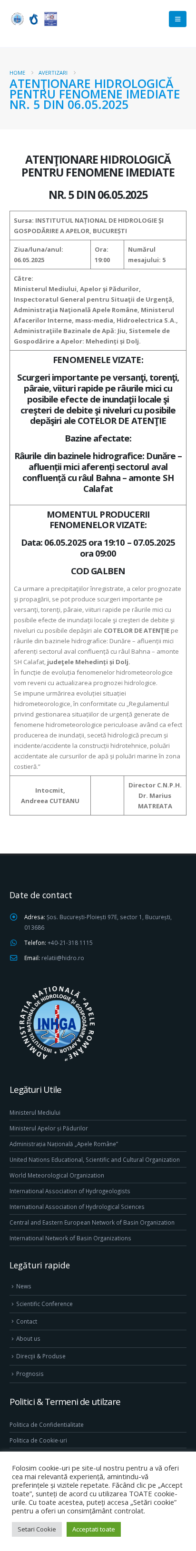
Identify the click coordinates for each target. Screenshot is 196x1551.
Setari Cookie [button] (37, 1529)
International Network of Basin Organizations (70, 1238)
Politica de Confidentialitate (47, 1424)
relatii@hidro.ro (62, 958)
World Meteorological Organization (57, 1175)
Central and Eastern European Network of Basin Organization (92, 1222)
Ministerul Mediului (35, 1112)
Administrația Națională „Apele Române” (64, 1144)
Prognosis (30, 1373)
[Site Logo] (33, 19)
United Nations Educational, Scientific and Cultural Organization (95, 1159)
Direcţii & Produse (41, 1356)
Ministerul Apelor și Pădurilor (49, 1128)
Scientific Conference (44, 1303)
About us (28, 1338)
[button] (177, 19)
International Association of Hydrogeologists (70, 1191)
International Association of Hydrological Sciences (77, 1206)
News (23, 1286)
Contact (26, 1321)
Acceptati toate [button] (93, 1529)
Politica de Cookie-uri (38, 1440)
